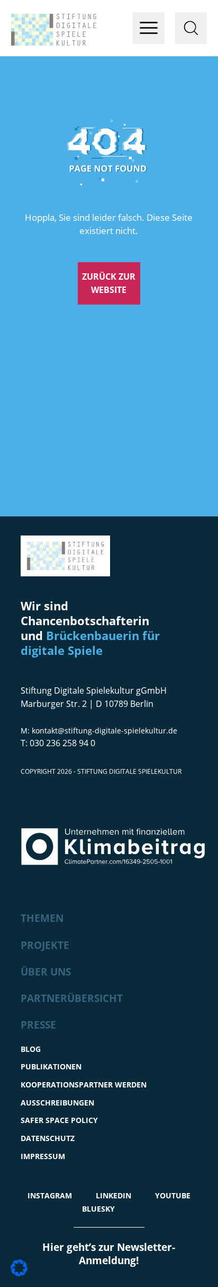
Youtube (172, 1195)
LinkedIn (113, 1195)
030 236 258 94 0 (62, 743)
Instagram (50, 1195)
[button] (19, 1268)
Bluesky (98, 1209)
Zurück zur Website (108, 283)
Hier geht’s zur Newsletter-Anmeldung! (108, 1254)
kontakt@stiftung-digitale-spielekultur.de (104, 730)
